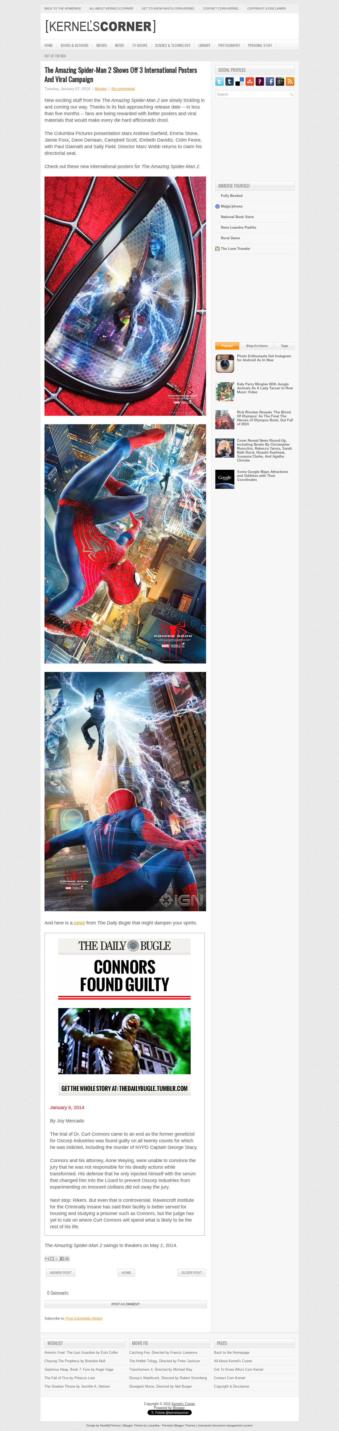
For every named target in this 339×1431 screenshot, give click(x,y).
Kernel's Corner (183, 1404)
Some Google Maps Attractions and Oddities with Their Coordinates (262, 476)
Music (119, 45)
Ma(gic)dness (232, 206)
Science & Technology (172, 45)
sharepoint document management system (225, 1425)
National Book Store (237, 217)
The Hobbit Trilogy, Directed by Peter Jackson (164, 1361)
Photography (229, 45)
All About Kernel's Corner (111, 8)
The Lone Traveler (235, 249)
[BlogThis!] (52, 1258)
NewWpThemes (110, 1425)
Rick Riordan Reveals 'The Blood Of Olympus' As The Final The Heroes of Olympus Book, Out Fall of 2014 (265, 418)
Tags (284, 346)
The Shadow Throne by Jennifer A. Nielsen (77, 1386)
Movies (101, 45)
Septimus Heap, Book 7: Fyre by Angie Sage (78, 1369)
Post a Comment (125, 1304)
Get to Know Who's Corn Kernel (168, 8)
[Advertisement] (233, 26)
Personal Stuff (260, 45)
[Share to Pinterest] (67, 1258)
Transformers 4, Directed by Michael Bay (160, 1369)
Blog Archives (257, 346)
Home (48, 45)
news (79, 923)
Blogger (178, 1408)
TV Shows (139, 45)
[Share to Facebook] (62, 1258)
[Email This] (47, 1258)
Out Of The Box (55, 55)
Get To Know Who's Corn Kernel (238, 1369)
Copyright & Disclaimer (266, 8)
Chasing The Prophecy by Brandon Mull (74, 1361)
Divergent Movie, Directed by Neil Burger (160, 1386)
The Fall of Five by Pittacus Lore (69, 1378)
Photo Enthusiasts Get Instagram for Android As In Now (264, 358)
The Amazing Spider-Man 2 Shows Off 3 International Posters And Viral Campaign (120, 74)
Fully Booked (232, 196)
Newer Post (60, 1273)
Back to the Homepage (62, 8)
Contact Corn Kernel (221, 8)
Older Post (191, 1273)
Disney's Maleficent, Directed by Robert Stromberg (168, 1378)
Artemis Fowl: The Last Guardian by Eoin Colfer (81, 1353)
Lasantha (153, 1425)
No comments (123, 89)
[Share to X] (57, 1258)
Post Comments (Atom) (84, 1318)
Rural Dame (230, 238)
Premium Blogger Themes (178, 1425)
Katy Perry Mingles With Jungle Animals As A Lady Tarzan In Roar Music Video (265, 388)
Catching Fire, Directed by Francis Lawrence (163, 1353)
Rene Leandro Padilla (238, 227)
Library (204, 45)
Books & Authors (74, 45)
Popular (227, 346)
